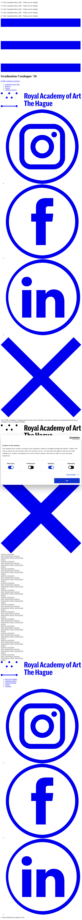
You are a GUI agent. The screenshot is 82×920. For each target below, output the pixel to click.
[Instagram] (43, 183)
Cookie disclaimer (10, 683)
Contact (7, 88)
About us (8, 86)
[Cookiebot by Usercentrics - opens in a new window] (71, 438)
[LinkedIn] (43, 335)
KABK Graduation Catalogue (10, 81)
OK (67, 481)
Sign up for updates (11, 679)
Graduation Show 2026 (12, 84)
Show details (71, 474)
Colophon (8, 686)
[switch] (31, 467)
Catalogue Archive (11, 90)
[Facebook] (43, 258)
